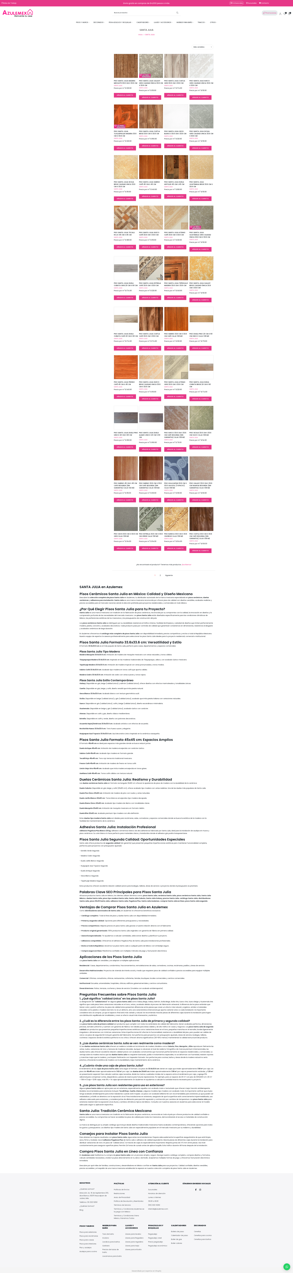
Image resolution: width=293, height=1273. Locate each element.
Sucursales (152, 1189)
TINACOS (201, 22)
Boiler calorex (176, 1243)
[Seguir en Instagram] (200, 1189)
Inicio (140, 34)
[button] (286, 1266)
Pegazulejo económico (157, 1246)
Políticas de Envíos (121, 1189)
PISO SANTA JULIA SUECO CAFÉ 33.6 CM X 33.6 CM (149, 233)
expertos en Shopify (153, 1271)
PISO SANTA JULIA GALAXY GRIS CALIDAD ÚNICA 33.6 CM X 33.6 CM (151, 83)
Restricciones (119, 1193)
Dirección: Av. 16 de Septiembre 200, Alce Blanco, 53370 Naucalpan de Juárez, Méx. (94, 1196)
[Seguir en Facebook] (196, 1189)
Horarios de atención (156, 1193)
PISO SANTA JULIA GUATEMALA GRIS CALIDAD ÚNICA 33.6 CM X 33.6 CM (200, 234)
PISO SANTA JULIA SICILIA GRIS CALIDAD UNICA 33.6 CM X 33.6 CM (201, 133)
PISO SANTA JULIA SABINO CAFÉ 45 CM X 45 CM (149, 183)
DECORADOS (98, 22)
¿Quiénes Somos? (87, 1206)
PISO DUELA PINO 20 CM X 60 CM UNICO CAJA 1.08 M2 (200, 335)
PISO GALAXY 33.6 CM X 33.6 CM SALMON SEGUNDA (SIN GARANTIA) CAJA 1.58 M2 (200, 485)
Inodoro (105, 1238)
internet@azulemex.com (158, 1209)
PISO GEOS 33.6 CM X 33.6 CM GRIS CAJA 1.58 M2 (126, 535)
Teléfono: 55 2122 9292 (88, 1202)
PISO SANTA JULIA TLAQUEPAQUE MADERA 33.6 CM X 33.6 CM (125, 133)
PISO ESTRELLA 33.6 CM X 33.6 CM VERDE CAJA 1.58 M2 (151, 535)
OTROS (213, 22)
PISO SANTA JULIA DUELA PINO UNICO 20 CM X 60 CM (126, 434)
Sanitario (106, 1246)
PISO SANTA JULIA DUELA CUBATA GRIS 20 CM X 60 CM (126, 284)
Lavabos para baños (111, 1242)
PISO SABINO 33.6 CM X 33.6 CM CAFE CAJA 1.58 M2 (175, 335)
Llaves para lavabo (133, 1234)
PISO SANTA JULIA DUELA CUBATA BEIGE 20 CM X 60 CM (200, 384)
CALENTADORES (143, 22)
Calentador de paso (179, 1235)
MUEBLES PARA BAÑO (184, 22)
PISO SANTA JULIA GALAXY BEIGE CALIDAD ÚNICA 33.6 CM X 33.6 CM (200, 285)
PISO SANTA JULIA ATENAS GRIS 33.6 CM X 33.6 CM (174, 383)
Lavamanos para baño (112, 1256)
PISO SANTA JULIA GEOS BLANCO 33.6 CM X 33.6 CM (175, 132)
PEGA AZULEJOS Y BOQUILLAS (120, 22)
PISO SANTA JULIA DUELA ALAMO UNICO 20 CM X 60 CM (149, 435)
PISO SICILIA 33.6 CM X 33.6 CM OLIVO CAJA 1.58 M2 (200, 434)
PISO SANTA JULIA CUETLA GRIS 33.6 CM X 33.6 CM (174, 82)
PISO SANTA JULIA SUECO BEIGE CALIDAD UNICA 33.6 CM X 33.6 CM (149, 384)
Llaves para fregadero (134, 1238)
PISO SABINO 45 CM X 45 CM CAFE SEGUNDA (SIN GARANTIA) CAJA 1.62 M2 (125, 485)
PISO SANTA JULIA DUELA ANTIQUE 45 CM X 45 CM (174, 183)
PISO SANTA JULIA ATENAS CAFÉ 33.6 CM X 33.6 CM (174, 233)
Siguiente (169, 575)
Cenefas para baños (202, 1239)
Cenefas (197, 1231)
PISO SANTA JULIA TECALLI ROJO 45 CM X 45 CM (124, 233)
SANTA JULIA (118, 86)
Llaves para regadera (134, 1242)
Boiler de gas (176, 1239)
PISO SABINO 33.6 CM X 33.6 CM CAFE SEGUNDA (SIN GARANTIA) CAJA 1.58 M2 (150, 485)
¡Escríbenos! (186, 564)
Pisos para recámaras (89, 1236)
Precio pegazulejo (155, 1242)
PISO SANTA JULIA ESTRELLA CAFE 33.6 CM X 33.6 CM (150, 284)
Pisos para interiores (88, 1244)
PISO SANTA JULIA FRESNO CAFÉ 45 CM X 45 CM (124, 383)
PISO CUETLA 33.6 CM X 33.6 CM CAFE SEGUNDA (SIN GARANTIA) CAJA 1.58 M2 (200, 536)
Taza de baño (108, 1234)
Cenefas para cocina (203, 1235)
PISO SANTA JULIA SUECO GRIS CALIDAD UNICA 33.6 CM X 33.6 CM (201, 83)
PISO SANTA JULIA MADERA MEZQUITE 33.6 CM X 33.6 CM (125, 82)
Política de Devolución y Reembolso (128, 1201)
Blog (81, 1210)
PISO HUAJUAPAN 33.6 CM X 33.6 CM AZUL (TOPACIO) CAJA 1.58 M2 (175, 485)
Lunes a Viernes (154, 1197)
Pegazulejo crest (155, 1238)
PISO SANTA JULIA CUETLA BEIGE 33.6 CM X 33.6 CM (149, 132)
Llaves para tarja (132, 1246)
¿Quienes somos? (87, 1189)
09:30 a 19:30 (153, 1201)
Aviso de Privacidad (122, 1197)
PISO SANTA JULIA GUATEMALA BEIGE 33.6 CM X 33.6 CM (201, 184)
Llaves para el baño (133, 1249)
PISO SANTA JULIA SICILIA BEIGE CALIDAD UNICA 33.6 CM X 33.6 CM (124, 184)
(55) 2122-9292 (154, 1205)
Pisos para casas (87, 1240)
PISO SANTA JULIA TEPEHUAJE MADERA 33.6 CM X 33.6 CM (176, 284)
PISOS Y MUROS (82, 22)
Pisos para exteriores (88, 1232)
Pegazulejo (152, 1234)
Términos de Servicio (122, 1205)
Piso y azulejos (85, 1247)
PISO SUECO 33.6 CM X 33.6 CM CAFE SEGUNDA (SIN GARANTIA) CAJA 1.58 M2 (175, 435)
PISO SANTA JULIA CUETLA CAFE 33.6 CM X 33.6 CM (149, 335)
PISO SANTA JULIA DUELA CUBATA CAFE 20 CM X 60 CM (126, 335)
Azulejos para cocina (88, 1251)
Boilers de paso (177, 1231)
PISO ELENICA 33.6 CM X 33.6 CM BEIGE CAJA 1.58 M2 (175, 535)
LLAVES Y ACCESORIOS (162, 22)
